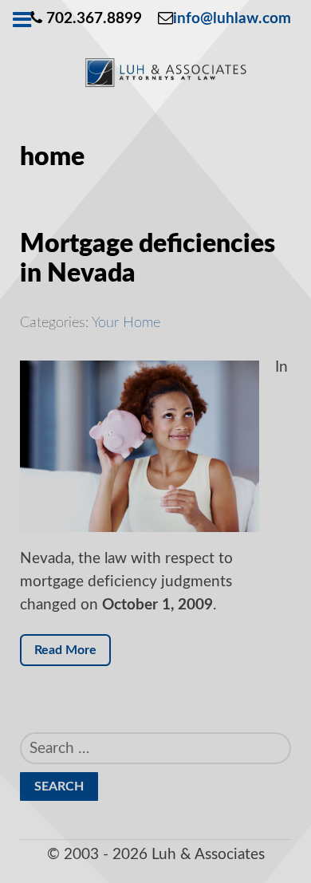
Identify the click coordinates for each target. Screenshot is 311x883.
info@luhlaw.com (232, 18)
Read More (65, 650)
